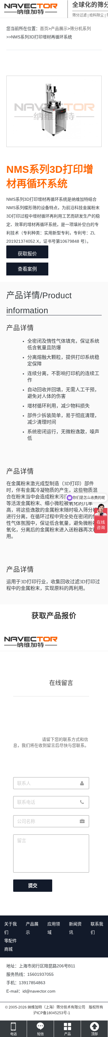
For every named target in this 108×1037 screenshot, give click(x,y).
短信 (40, 1034)
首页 (44, 28)
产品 (67, 1034)
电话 (13, 1034)
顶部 (94, 1034)
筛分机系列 (80, 28)
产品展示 (59, 28)
